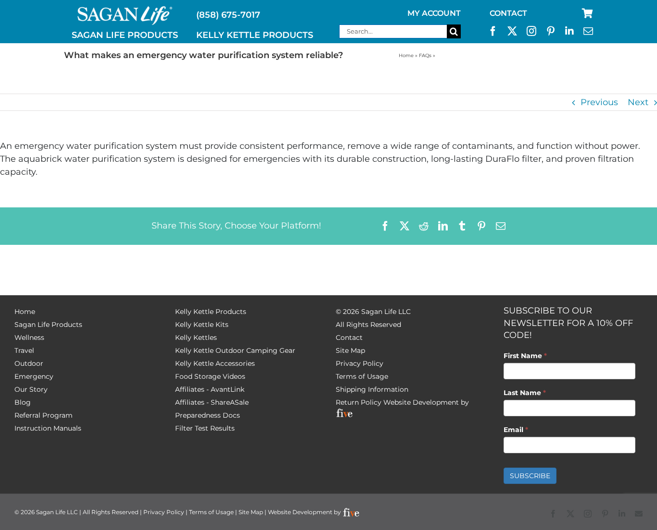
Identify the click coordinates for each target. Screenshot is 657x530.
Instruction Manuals (47, 428)
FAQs (425, 55)
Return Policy (358, 402)
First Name (525, 355)
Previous (599, 102)
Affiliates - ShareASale (212, 402)
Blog (22, 402)
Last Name (525, 392)
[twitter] (512, 31)
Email (516, 429)
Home (406, 55)
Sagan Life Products (48, 324)
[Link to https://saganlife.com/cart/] (587, 13)
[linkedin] (569, 31)
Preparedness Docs (207, 415)
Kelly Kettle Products (210, 311)
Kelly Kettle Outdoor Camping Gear (235, 350)
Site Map (350, 350)
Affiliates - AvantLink (209, 389)
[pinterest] (551, 31)
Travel (24, 350)
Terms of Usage (362, 376)
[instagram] (531, 31)
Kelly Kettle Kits (201, 324)
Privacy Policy (359, 363)
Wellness (29, 337)
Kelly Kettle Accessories (215, 363)
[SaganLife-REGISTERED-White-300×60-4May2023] (125, 10)
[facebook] (493, 31)
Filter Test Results (205, 428)
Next (638, 102)
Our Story (31, 389)
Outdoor (28, 363)
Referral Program (43, 415)
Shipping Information (372, 389)
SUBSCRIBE (530, 475)
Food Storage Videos (210, 376)
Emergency (33, 376)
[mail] (588, 31)
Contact (349, 337)
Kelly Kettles (196, 337)
